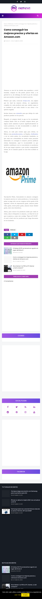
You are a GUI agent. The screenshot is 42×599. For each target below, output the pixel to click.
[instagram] (25, 1)
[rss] (25, 407)
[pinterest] (17, 412)
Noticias (10, 24)
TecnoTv (7, 41)
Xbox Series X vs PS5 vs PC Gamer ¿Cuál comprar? (23, 267)
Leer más (18, 595)
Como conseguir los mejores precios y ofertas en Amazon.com (25, 258)
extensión (19, 113)
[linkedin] (34, 407)
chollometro (34, 134)
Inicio (5, 24)
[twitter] (21, 1)
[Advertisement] (21, 368)
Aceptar (25, 595)
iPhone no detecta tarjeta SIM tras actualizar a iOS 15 (25, 501)
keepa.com (26, 100)
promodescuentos (17, 134)
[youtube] (34, 412)
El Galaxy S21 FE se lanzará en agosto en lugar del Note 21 (25, 249)
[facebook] (17, 1)
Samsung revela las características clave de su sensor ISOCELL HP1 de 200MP (25, 510)
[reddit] (8, 412)
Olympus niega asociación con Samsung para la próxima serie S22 (24, 492)
